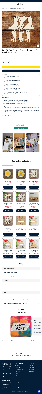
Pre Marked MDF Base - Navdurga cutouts (8, 204)
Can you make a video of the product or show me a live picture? (16, 299)
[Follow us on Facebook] (3, 373)
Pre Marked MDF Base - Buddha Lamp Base (21, 181)
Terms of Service (31, 369)
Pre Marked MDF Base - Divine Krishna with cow (8, 251)
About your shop (7, 296)
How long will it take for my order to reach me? (12, 287)
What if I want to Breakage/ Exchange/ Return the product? (15, 303)
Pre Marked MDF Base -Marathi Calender (21, 228)
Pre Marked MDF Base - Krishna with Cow (34, 228)
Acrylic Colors (33, 164)
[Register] (18, 387)
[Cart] (39, 4)
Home (3, 8)
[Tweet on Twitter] (8, 115)
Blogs (16, 375)
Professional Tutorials (19, 369)
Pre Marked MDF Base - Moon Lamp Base (8, 181)
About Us (17, 365)
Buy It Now (21, 70)
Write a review (21, 128)
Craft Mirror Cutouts (20, 164)
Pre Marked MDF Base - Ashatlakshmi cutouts (21, 204)
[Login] (36, 4)
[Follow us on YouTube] (3, 376)
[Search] (4, 4)
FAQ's (16, 373)
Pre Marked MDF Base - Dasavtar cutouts (8, 228)
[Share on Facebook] (5, 115)
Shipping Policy (31, 371)
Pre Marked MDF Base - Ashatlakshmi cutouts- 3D (34, 204)
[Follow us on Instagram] (6, 373)
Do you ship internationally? (9, 284)
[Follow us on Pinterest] (10, 373)
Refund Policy (31, 367)
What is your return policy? (9, 276)
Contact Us (17, 367)
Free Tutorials (17, 371)
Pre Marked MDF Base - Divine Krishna (21, 251)
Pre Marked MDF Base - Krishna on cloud (34, 251)
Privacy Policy (31, 365)
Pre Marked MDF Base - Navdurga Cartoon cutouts (34, 181)
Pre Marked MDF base (7, 164)
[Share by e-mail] (10, 115)
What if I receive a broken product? (10, 272)
